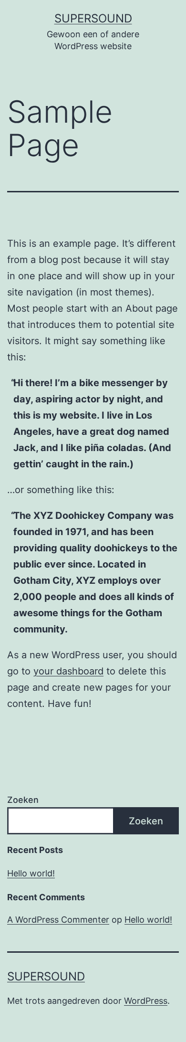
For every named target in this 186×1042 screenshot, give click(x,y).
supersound (93, 18)
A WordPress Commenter (58, 920)
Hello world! (31, 873)
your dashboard (68, 671)
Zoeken (23, 800)
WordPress (145, 1001)
